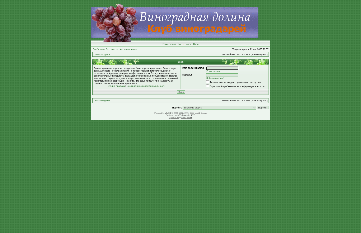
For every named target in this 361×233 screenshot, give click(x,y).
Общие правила (116, 86)
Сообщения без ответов (105, 49)
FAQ (180, 44)
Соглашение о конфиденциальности (146, 86)
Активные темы (128, 49)
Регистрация (169, 44)
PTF (193, 115)
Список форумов (102, 54)
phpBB (168, 113)
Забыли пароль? (215, 78)
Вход (195, 44)
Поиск (188, 44)
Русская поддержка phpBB (180, 118)
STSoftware (182, 115)
